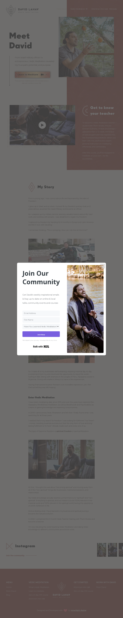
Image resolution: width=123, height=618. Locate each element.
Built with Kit (41, 346)
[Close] (102, 266)
